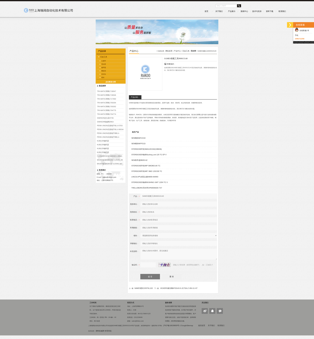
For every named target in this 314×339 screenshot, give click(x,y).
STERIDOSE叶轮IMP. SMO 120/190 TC (146, 171)
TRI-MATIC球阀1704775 (106, 110)
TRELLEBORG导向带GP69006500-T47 (146, 188)
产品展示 (231, 11)
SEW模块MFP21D (138, 144)
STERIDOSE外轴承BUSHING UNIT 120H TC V (149, 182)
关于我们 (219, 11)
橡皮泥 (103, 71)
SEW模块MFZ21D (138, 138)
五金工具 (103, 57)
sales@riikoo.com (109, 177)
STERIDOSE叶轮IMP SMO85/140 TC (145, 166)
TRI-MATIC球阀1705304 (106, 103)
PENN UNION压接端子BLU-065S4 (110, 129)
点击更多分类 (110, 82)
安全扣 (103, 74)
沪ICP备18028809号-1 (172, 325)
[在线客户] (290, 25)
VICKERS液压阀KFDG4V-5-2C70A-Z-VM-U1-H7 (178, 288)
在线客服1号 (304, 30)
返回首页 (201, 325)
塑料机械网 (100, 331)
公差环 (103, 61)
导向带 (103, 64)
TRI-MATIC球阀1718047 (106, 91)
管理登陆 (108, 331)
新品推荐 (102, 86)
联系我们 (282, 11)
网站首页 (168, 51)
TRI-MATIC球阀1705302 (106, 107)
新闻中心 (244, 11)
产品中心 (177, 51)
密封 (102, 77)
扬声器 (103, 67)
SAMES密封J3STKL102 (143, 288)
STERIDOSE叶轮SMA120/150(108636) (146, 149)
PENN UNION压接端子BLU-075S (110, 126)
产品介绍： (135, 97)
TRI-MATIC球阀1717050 (106, 99)
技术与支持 (257, 11)
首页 (206, 11)
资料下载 (269, 11)
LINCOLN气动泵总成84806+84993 (144, 177)
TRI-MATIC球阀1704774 (106, 114)
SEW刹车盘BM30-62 (139, 160)
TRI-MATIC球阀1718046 (106, 95)
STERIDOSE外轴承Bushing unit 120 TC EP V (148, 155)
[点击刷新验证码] (164, 265)
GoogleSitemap (187, 325)
